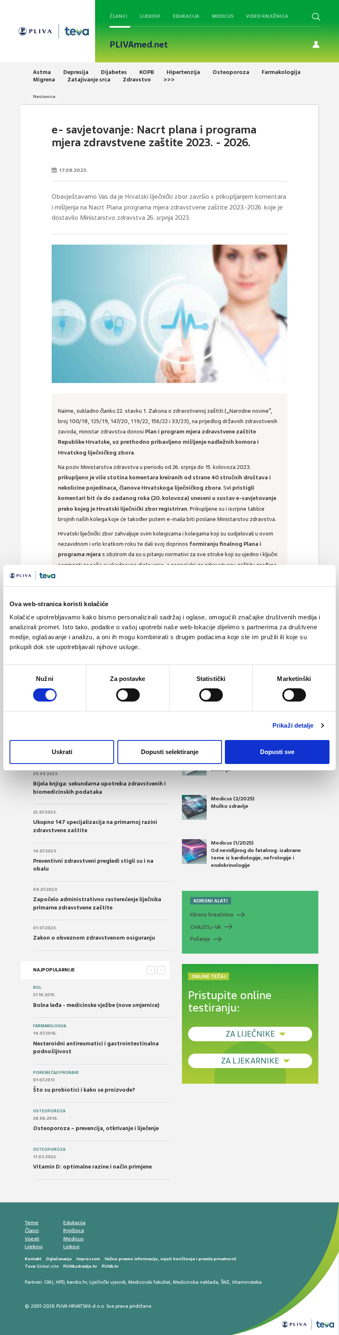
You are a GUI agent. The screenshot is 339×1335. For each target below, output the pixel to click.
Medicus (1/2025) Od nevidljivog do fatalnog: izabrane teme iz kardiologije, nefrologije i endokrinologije (256, 854)
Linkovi (71, 1246)
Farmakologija (49, 1025)
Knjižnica (73, 1230)
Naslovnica (44, 96)
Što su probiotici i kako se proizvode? (84, 1089)
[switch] (128, 695)
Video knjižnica (267, 16)
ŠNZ (225, 1282)
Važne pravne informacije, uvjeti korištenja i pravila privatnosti (170, 1258)
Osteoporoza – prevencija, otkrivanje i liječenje (96, 1128)
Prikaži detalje (293, 725)
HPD (60, 1282)
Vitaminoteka (247, 1282)
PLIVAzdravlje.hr (80, 1266)
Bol (37, 987)
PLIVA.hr (110, 1266)
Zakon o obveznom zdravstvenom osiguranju (94, 937)
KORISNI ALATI (210, 901)
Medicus (223, 16)
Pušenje (200, 938)
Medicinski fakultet (149, 1282)
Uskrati (62, 751)
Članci (118, 16)
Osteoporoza (49, 1111)
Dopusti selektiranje (169, 751)
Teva (30, 1266)
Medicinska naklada (195, 1282)
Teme (31, 1222)
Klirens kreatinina (211, 914)
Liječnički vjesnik (107, 1282)
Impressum (88, 1258)
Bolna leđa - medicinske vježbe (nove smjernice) (96, 1005)
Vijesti (32, 1238)
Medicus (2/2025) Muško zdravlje (232, 802)
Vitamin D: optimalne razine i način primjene (92, 1166)
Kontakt (33, 1258)
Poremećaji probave (56, 1072)
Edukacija (186, 16)
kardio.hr (77, 1282)
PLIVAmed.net (139, 44)
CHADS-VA (205, 927)
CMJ (48, 1282)
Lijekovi (150, 16)
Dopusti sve (277, 751)
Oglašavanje (59, 1258)
